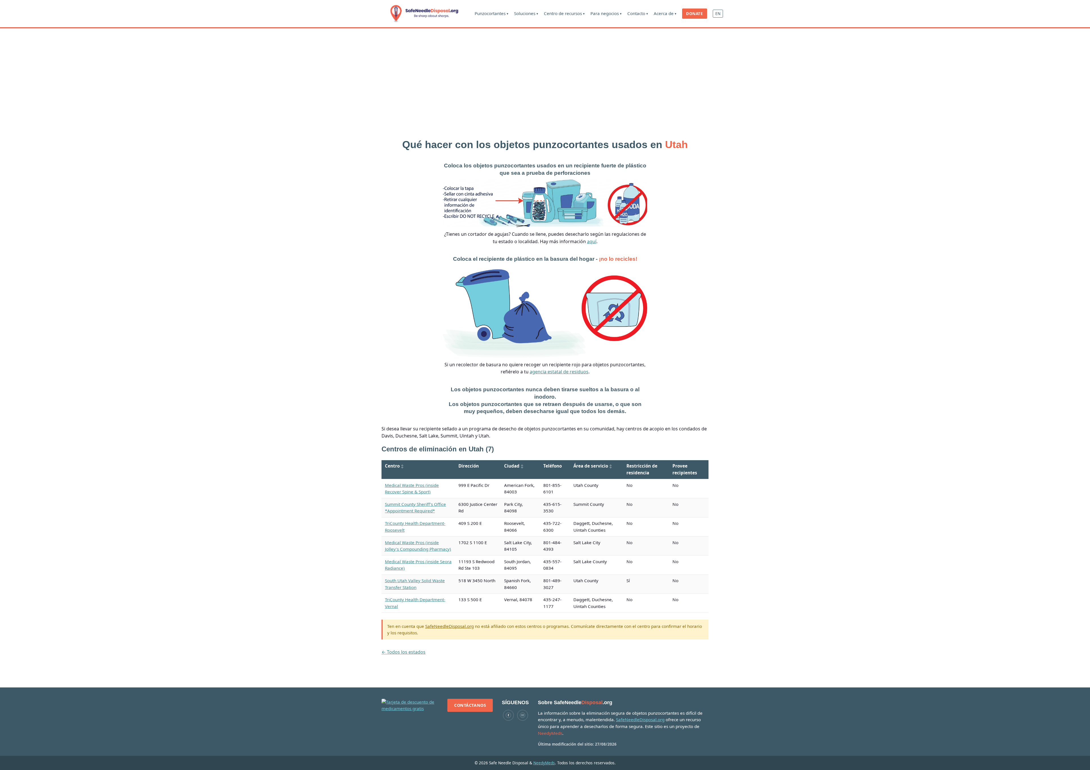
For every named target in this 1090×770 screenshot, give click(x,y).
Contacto (637, 13)
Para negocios (606, 13)
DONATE (694, 13)
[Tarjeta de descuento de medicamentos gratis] (410, 705)
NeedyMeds (544, 762)
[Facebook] (508, 715)
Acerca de (665, 13)
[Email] (522, 715)
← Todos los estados (403, 652)
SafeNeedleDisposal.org (449, 626)
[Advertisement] (545, 71)
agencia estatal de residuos (559, 372)
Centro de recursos (564, 13)
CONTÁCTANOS (470, 705)
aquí (591, 241)
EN (717, 13)
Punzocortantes (491, 13)
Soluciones (526, 13)
